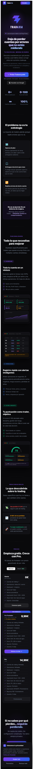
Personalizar (9, 763)
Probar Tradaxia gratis (17, 74)
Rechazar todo (23, 763)
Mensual (11, 568)
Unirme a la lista (15, 651)
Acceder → (25, 3)
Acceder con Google (17, 83)
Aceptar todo (16, 759)
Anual (20, 568)
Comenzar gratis (16, 605)
